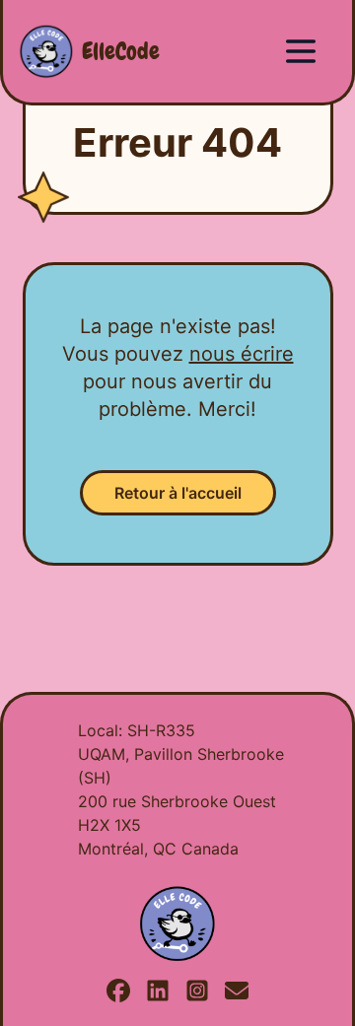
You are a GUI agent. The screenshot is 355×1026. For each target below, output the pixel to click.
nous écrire (241, 354)
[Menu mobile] (300, 51)
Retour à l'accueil (178, 493)
